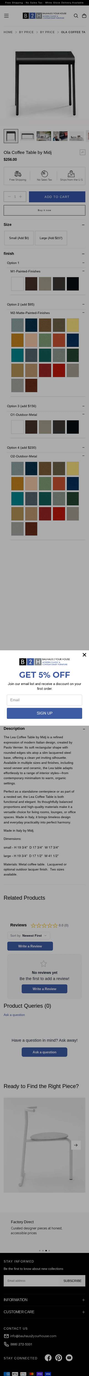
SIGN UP (44, 713)
